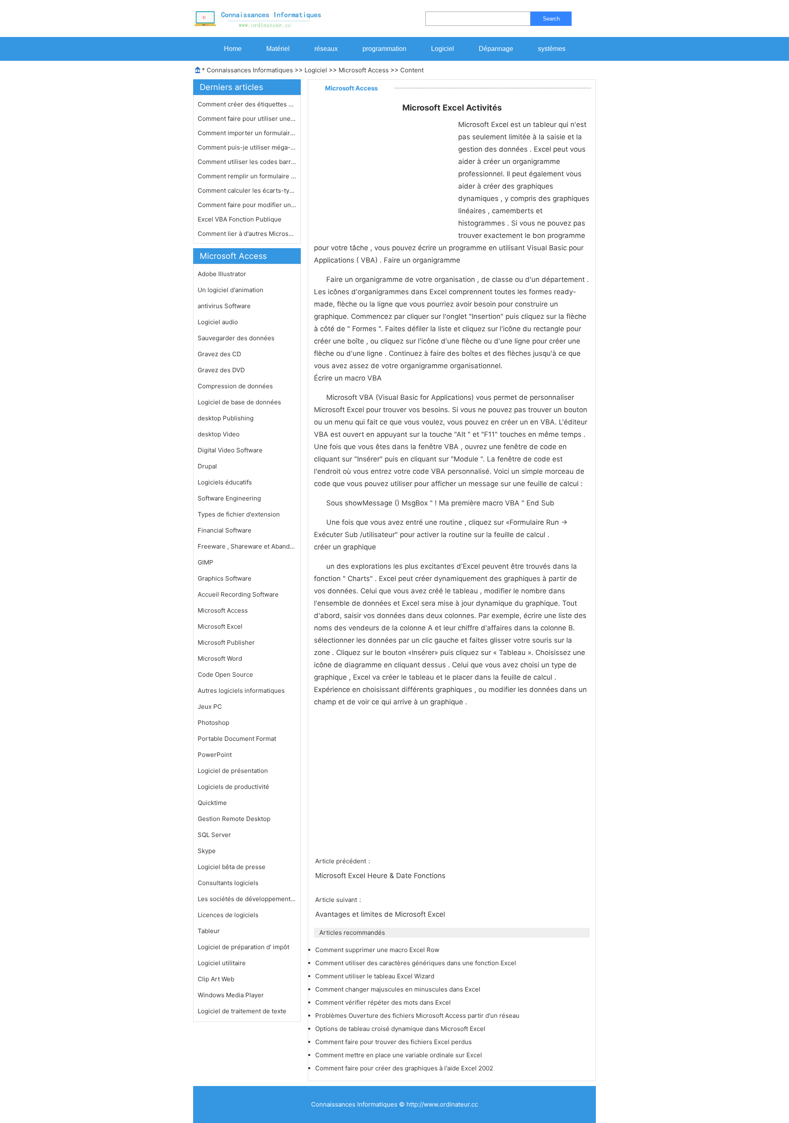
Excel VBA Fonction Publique (240, 219)
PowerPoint (215, 755)
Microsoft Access (364, 70)
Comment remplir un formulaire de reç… (247, 176)
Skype (207, 851)
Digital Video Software (230, 450)
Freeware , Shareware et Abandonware (247, 546)
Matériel (278, 48)
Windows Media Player (231, 995)
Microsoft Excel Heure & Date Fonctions (381, 876)
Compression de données (235, 386)
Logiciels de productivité (233, 787)
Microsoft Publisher (226, 642)
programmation (384, 48)
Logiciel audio (218, 322)
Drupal (207, 466)
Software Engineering (229, 498)
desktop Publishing (226, 418)
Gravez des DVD (221, 370)
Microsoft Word (220, 658)
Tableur (209, 931)
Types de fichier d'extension (239, 514)
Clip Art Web (216, 979)
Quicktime (212, 803)
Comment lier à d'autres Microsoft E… (247, 234)
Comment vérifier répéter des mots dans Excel (383, 1002)
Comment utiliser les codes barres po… (247, 162)
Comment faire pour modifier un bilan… (247, 205)
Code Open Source (225, 674)
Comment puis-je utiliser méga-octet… (247, 147)
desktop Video (219, 434)
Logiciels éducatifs (225, 482)
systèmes (551, 48)
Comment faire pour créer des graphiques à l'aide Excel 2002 (405, 1068)
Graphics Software (224, 578)
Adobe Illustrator (222, 274)
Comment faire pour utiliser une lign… (247, 118)
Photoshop (213, 722)
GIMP (205, 562)
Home (233, 48)
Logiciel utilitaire (222, 963)
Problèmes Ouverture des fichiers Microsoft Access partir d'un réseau (418, 1015)
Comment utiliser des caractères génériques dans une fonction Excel (416, 963)
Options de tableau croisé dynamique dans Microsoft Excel (401, 1029)
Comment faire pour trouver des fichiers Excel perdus (394, 1042)
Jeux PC (210, 706)
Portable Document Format (237, 739)
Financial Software (224, 530)
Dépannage (496, 48)
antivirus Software (224, 306)
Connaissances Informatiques (250, 70)
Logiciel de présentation (233, 771)
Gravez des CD (219, 354)
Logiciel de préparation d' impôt (243, 947)
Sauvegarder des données (236, 338)
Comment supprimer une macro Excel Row (378, 950)
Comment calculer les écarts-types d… (247, 190)
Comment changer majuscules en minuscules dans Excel (398, 989)
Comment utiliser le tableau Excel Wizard (375, 976)
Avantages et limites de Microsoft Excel (381, 914)
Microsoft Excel (220, 626)
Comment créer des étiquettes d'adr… (247, 104)
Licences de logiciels (228, 915)
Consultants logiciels (228, 883)
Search (551, 19)
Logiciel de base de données (239, 402)
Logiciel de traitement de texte (242, 1011)
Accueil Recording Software (238, 594)
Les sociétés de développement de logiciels (247, 899)
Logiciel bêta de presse (231, 867)
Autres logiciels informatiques (241, 690)
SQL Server (214, 835)
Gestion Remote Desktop (234, 819)
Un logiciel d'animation (230, 290)
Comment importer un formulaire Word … (247, 133)
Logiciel (442, 48)
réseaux (326, 48)
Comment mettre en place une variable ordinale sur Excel (399, 1055)
